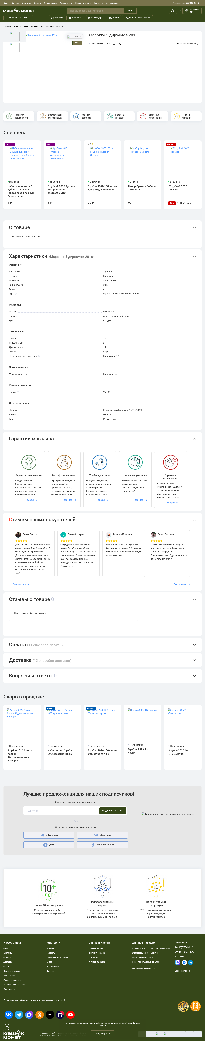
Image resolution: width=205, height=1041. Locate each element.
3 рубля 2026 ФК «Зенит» (138, 751)
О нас (5, 3)
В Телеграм (52, 835)
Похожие (76, 36)
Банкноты (77, 18)
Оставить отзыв (21, 584)
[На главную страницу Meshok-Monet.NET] (19, 10)
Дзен (52, 844)
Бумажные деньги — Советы (145, 953)
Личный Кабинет (96, 948)
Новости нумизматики (142, 957)
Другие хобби (52, 966)
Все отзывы (180, 584)
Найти (130, 11)
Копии (49, 962)
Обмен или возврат (12, 971)
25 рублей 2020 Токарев (177, 188)
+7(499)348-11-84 (184, 952)
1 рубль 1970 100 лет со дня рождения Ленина (102, 188)
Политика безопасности (14, 984)
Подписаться (109, 810)
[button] (102, 227)
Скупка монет (112, 3)
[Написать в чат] (7, 1028)
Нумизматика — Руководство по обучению (151, 948)
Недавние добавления (137, 17)
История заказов (97, 953)
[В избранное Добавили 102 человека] (115, 43)
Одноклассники (105, 844)
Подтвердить (102, 1033)
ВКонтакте (105, 835)
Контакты (98, 3)
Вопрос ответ (66, 3)
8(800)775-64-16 (186, 3)
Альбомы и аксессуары (57, 957)
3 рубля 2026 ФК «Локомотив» (178, 752)
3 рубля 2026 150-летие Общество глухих (102, 752)
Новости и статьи (83, 3)
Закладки (93, 957)
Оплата (37, 3)
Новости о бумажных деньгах (145, 962)
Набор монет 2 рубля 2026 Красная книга (60, 752)
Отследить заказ (97, 962)
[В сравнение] (109, 43)
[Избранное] (179, 11)
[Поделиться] (120, 43)
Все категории (19, 18)
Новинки (50, 971)
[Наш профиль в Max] (177, 964)
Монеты (59, 18)
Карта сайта (9, 989)
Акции (116, 18)
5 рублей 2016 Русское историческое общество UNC (61, 189)
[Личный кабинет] (172, 11)
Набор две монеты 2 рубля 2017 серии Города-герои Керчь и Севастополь (21, 191)
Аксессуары (97, 18)
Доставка (26, 3)
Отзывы (15, 3)
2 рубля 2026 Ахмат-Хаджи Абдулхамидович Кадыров (20, 755)
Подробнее (31, 500)
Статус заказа (50, 3)
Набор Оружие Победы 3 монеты (142, 188)
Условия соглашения (12, 980)
